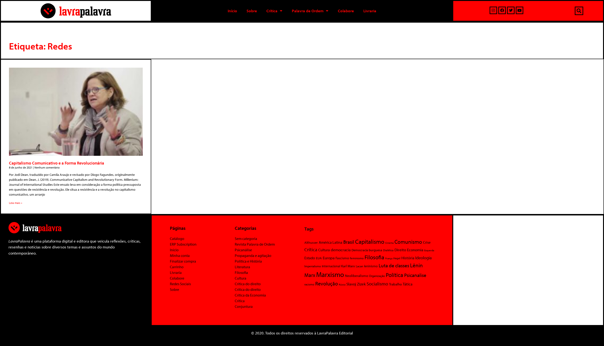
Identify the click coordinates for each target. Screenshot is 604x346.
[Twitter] (511, 10)
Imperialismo (312, 266)
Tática (407, 283)
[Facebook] (502, 10)
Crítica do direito (248, 283)
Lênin (416, 265)
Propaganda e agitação (253, 255)
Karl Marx (348, 266)
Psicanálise (243, 249)
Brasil (348, 242)
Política (394, 274)
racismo (309, 284)
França (388, 258)
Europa (329, 257)
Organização (377, 276)
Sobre (252, 10)
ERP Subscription (183, 244)
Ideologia (423, 257)
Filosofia (241, 272)
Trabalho (395, 284)
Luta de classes (394, 265)
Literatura (242, 266)
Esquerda (429, 250)
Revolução (326, 283)
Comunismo (408, 241)
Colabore (346, 10)
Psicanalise (415, 275)
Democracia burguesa (367, 250)
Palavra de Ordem (307, 10)
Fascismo (342, 258)
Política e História (248, 261)
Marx (309, 275)
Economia (415, 249)
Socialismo (377, 283)
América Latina (330, 242)
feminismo (357, 258)
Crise (427, 242)
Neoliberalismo (356, 275)
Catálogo (177, 238)
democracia (341, 249)
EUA (319, 258)
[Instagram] (493, 10)
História (407, 257)
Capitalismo (369, 241)
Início (232, 10)
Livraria (369, 10)
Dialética (388, 250)
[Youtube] (519, 10)
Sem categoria (246, 238)
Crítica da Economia (250, 295)
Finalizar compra (183, 261)
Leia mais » (15, 203)
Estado (309, 257)
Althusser (311, 242)
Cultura (240, 278)
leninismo (371, 266)
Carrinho (177, 266)
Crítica (271, 10)
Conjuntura (244, 306)
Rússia (342, 284)
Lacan (359, 266)
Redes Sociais (180, 283)
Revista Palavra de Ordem (255, 244)
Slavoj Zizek (356, 283)
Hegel (396, 258)
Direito (400, 249)
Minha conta (180, 255)
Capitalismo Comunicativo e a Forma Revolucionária (56, 163)
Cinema (389, 242)
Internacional (331, 266)
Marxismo (330, 274)
